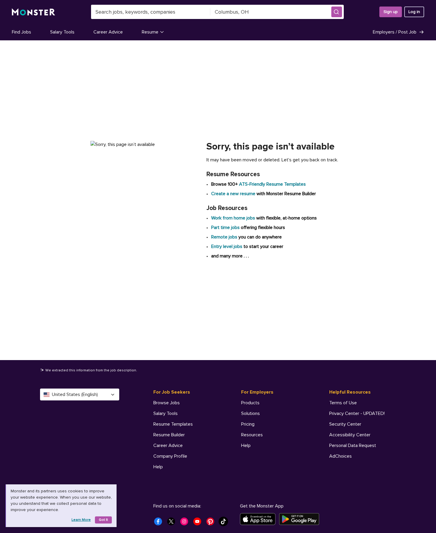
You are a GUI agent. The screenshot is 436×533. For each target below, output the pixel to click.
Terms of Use (343, 403)
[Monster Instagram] (185, 523)
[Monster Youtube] (199, 523)
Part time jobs (225, 227)
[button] (336, 12)
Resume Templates (173, 424)
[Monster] (33, 12)
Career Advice (108, 32)
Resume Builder (169, 435)
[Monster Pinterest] (212, 523)
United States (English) (75, 394)
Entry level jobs (226, 246)
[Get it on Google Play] (301, 519)
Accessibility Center (349, 435)
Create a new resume (234, 194)
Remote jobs (224, 237)
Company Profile (170, 456)
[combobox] (150, 12)
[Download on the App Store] (259, 519)
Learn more (81, 520)
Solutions (250, 413)
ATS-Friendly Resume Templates (272, 184)
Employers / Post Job (394, 32)
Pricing (247, 424)
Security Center (345, 424)
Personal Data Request (352, 445)
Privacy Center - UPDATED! (357, 413)
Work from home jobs (233, 218)
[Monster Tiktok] (225, 523)
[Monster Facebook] (159, 523)
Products (250, 403)
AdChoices (340, 456)
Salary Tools (62, 32)
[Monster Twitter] (172, 523)
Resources (252, 435)
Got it (103, 520)
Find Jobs (21, 32)
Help (158, 467)
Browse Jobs (166, 403)
